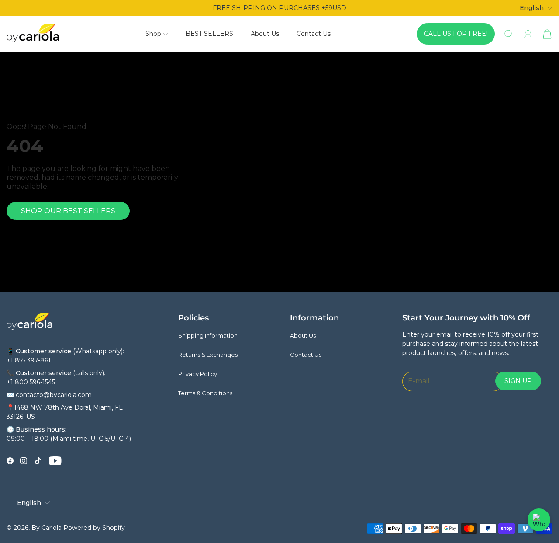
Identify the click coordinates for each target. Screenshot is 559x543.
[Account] (528, 34)
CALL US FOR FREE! (455, 34)
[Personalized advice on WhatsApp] (539, 519)
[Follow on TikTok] (38, 460)
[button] (156, 33)
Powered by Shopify (94, 528)
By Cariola (46, 528)
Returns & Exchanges (208, 354)
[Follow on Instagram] (23, 460)
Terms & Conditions (205, 393)
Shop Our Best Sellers (68, 211)
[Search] (509, 34)
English (532, 8)
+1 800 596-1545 (31, 382)
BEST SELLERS (209, 34)
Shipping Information (208, 335)
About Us (265, 34)
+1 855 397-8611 (30, 360)
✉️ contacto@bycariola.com (49, 395)
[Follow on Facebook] (10, 460)
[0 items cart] (547, 34)
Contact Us (314, 34)
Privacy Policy (197, 373)
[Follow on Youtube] (55, 460)
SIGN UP (518, 381)
